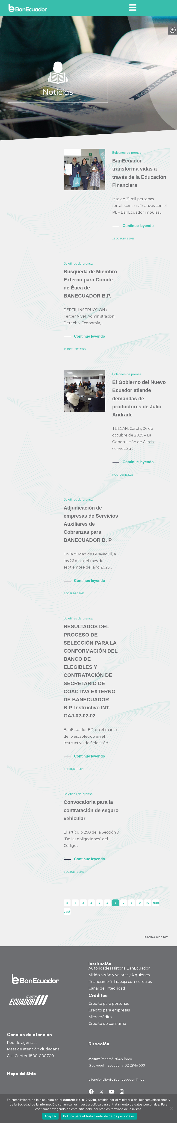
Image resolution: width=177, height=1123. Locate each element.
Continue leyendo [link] (138, 226)
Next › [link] (156, 903)
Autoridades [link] (99, 968)
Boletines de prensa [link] (126, 152)
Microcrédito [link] (100, 1017)
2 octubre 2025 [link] (74, 871)
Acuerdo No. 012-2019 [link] (79, 1100)
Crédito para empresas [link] (109, 1010)
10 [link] (147, 903)
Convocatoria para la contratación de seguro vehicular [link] (91, 810)
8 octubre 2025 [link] (122, 474)
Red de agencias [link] (22, 1042)
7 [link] (123, 903)
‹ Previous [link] (75, 903)
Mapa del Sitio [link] (21, 1074)
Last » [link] (67, 912)
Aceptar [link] (50, 1116)
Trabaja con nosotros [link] (132, 981)
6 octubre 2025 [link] (74, 593)
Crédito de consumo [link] (107, 1023)
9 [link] (140, 903)
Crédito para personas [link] (108, 1003)
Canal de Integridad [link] (106, 988)
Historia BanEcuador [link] (131, 968)
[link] (29, 8)
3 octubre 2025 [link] (74, 769)
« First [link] (67, 903)
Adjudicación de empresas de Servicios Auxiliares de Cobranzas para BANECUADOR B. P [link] (91, 524)
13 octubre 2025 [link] (75, 349)
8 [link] (131, 903)
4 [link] (99, 903)
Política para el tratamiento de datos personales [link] (99, 1116)
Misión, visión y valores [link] (108, 975)
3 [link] (91, 903)
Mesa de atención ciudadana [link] (33, 1049)
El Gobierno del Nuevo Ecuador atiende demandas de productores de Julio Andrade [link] (139, 398)
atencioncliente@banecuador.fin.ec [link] (116, 1079)
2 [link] (83, 903)
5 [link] (107, 903)
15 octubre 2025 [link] (123, 238)
